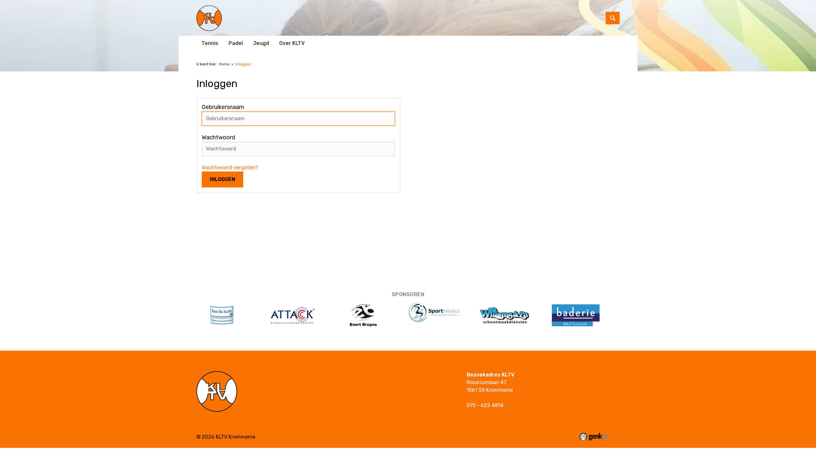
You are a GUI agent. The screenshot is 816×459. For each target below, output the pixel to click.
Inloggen (243, 64)
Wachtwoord (218, 137)
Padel (236, 43)
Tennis (209, 43)
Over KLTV (292, 43)
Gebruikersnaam (223, 107)
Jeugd (261, 43)
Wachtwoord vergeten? (230, 167)
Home (224, 64)
